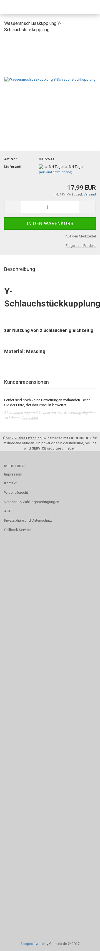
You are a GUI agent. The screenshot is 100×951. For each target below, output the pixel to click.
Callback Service (17, 530)
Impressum (13, 474)
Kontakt (10, 483)
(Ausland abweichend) (55, 172)
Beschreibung (19, 269)
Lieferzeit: (13, 167)
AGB (7, 511)
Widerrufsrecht (16, 492)
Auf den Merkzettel (80, 236)
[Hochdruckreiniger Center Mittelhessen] (18, 7)
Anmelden (30, 418)
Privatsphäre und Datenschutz (28, 520)
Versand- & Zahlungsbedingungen (31, 502)
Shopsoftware (32, 944)
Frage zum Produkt (81, 246)
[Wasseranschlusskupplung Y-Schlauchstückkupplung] (50, 79)
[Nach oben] (84, 942)
